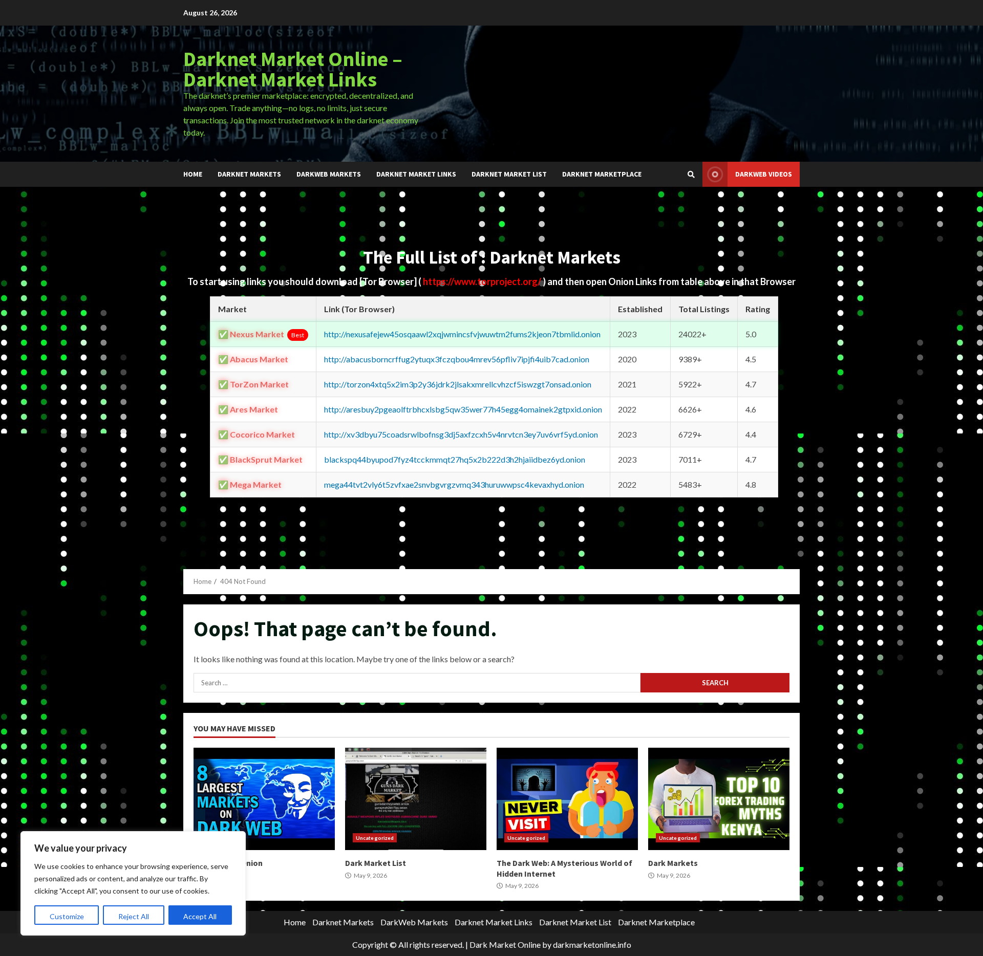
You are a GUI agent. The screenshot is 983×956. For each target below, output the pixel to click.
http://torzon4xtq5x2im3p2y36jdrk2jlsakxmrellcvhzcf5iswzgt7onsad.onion (457, 384)
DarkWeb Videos (763, 174)
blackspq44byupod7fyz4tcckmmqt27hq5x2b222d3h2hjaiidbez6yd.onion (454, 459)
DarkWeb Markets (328, 174)
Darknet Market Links (416, 174)
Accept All (200, 916)
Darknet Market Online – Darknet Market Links (292, 69)
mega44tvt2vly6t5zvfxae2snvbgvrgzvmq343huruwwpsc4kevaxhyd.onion (454, 484)
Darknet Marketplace (602, 174)
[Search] (691, 174)
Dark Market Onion (264, 799)
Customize (67, 916)
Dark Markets (718, 799)
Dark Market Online (505, 944)
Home (192, 174)
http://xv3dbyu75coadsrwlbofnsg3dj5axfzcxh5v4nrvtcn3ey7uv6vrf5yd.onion (461, 434)
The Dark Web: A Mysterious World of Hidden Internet (567, 799)
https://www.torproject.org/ (483, 281)
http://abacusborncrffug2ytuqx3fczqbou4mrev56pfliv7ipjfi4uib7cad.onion (456, 359)
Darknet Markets (249, 174)
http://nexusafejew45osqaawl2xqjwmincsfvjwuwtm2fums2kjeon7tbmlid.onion (462, 334)
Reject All (133, 916)
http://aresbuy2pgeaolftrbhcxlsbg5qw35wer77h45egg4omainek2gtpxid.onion (463, 409)
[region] (133, 883)
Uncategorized (375, 838)
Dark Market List (415, 799)
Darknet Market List (509, 174)
